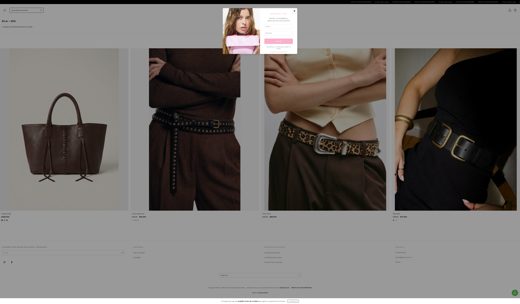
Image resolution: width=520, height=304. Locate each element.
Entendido (293, 301)
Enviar (279, 41)
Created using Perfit (278, 52)
